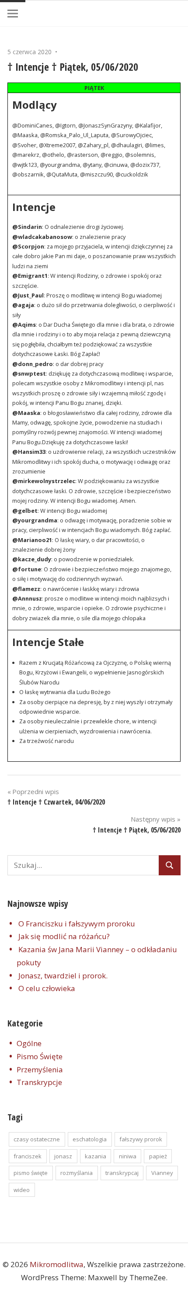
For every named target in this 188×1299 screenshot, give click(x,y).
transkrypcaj (122, 1173)
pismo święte (31, 1173)
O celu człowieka (46, 988)
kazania (95, 1156)
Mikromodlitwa (57, 1264)
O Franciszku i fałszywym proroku (76, 924)
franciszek (28, 1156)
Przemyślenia (40, 1069)
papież (158, 1156)
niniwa (127, 1156)
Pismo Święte (40, 1056)
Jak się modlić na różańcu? (64, 936)
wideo (22, 1190)
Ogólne (29, 1043)
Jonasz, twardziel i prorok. (63, 976)
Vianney (162, 1173)
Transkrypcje (39, 1082)
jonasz (63, 1156)
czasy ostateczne (37, 1139)
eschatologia (90, 1139)
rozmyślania (76, 1173)
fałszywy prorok (140, 1139)
